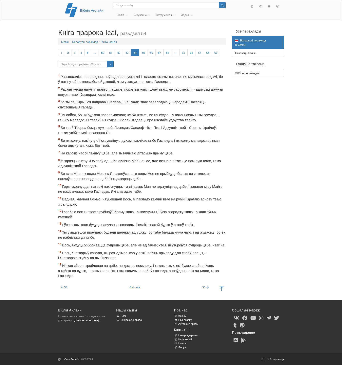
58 (167, 53)
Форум (182, 347)
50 (102, 53)
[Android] (243, 339)
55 (143, 53)
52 (119, 53)
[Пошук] (222, 5)
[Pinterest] (242, 324)
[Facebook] (244, 317)
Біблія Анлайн (91, 10)
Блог (123, 316)
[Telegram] (269, 317)
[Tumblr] (235, 324)
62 (183, 53)
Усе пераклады (248, 73)
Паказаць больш (245, 53)
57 (159, 53)
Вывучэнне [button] (140, 15)
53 (127, 53)
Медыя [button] (185, 15)
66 (216, 53)
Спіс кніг (134, 287)
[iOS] (236, 339)
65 (207, 53)
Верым (182, 316)
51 (110, 53)
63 (191, 53)
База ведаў (185, 339)
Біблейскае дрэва (131, 320)
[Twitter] (276, 317)
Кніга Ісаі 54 (109, 42)
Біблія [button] (121, 15)
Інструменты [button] (164, 15)
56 (151, 53)
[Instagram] (261, 317)
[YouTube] (253, 317)
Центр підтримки (188, 335)
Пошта (182, 343)
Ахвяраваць (276, 359)
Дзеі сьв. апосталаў (87, 320)
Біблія (65, 42)
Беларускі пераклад (85, 42)
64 (199, 53)
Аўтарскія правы (188, 324)
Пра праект (185, 320)
